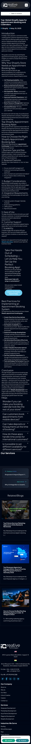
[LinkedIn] (10, 678)
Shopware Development (8, 708)
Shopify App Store (7, 242)
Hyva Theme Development (9, 713)
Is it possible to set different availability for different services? (14, 447)
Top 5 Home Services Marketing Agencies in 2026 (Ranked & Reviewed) (14, 524)
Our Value (4, 692)
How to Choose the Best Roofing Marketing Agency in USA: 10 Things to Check (14, 612)
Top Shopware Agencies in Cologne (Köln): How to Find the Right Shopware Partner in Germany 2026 (14, 569)
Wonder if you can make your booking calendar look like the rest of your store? (13, 405)
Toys (2, 732)
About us (3, 687)
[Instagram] (14, 678)
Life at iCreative (5, 695)
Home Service (5, 734)
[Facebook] (6, 678)
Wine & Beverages (6, 729)
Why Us (3, 690)
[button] (15, 405)
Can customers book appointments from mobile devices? (13, 417)
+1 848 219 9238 (14, 669)
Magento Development (8, 716)
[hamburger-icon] (26, 5)
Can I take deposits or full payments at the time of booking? (15, 427)
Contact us (4, 700)
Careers (3, 698)
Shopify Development (7, 719)
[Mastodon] (18, 678)
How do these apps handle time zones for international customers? (15, 437)
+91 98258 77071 (15, 671)
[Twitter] (2, 678)
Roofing (3, 726)
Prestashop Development (8, 711)
